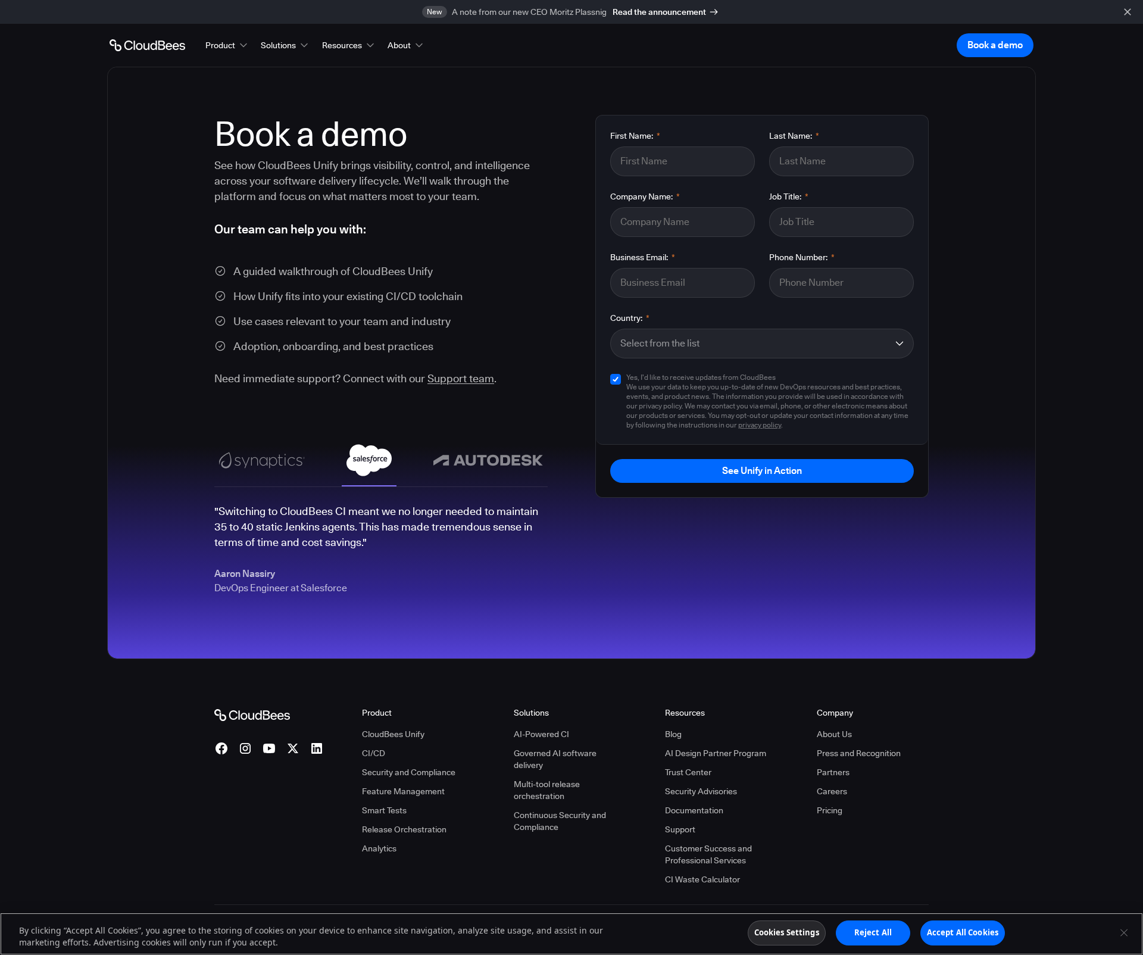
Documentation (694, 810)
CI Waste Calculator (702, 879)
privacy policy (759, 424)
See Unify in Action (762, 470)
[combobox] (754, 343)
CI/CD (373, 753)
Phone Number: (802, 257)
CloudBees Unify (393, 734)
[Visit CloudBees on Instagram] (245, 748)
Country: (629, 318)
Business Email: (642, 257)
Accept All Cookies (962, 932)
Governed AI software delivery (555, 759)
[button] (227, 45)
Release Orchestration (404, 829)
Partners (833, 772)
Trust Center (688, 772)
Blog (673, 734)
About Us (834, 734)
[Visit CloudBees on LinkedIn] (317, 748)
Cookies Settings (786, 932)
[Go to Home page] (147, 45)
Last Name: (794, 136)
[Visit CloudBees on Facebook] (221, 748)
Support (680, 829)
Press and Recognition (859, 753)
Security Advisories (701, 791)
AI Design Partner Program (715, 753)
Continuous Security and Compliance (560, 821)
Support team (460, 378)
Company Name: (645, 196)
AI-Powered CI (541, 734)
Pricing (829, 810)
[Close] (1124, 932)
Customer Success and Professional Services (708, 854)
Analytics (379, 848)
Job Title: (788, 196)
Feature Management (403, 791)
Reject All (873, 932)
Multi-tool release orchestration (547, 790)
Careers (832, 791)
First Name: (635, 136)
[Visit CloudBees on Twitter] (293, 748)
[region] (571, 934)
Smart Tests (384, 810)
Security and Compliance (408, 772)
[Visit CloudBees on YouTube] (269, 748)
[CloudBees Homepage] (252, 714)
